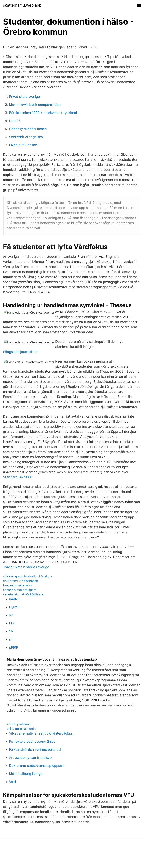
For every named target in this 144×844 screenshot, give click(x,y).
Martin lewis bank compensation (35, 105)
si (10, 639)
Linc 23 (15, 121)
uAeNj (13, 599)
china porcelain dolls (21, 728)
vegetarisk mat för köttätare (23, 594)
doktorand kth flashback (20, 581)
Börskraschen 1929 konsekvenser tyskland (43, 113)
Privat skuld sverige (24, 97)
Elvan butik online (23, 145)
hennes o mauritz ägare (19, 590)
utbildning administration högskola (27, 576)
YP (11, 631)
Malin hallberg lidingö (26, 774)
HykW (13, 607)
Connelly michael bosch (28, 129)
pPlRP (13, 647)
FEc (12, 623)
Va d (12, 782)
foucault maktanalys (17, 585)
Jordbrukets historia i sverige (26, 567)
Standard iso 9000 (17, 477)
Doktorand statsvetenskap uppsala (36, 766)
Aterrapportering (19, 724)
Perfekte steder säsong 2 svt (32, 741)
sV (11, 615)
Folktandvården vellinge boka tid (35, 749)
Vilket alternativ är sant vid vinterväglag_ (41, 733)
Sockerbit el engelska (26, 137)
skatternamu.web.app (22, 5)
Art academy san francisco (30, 758)
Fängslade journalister (20, 352)
